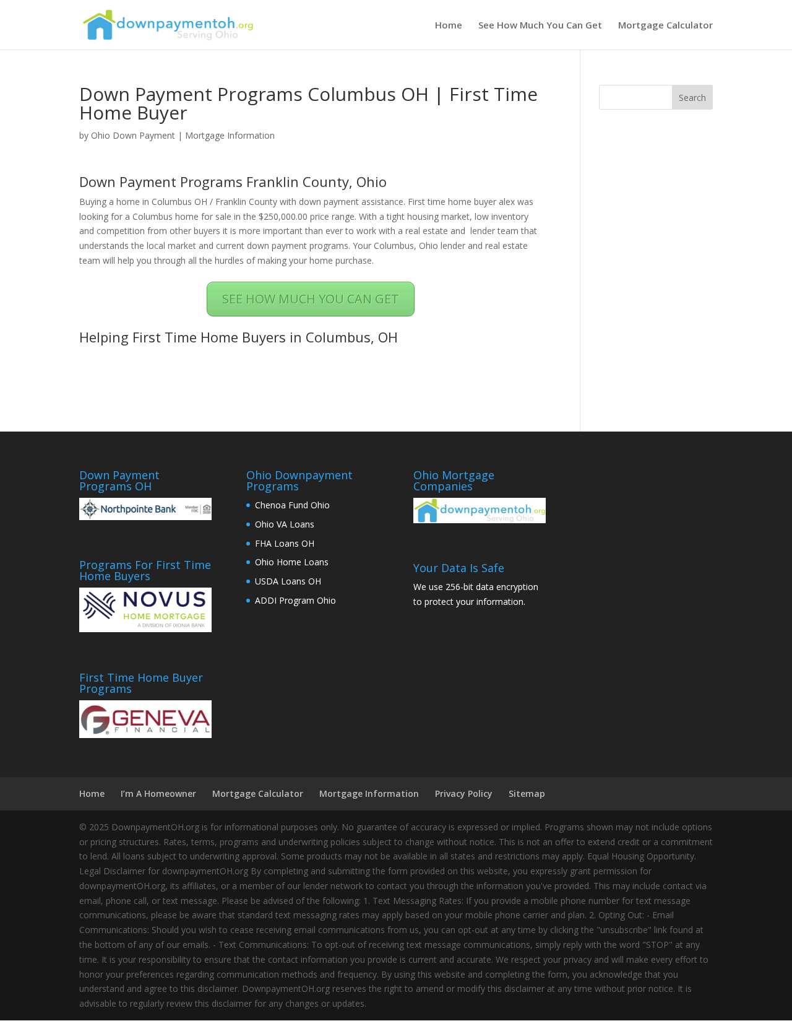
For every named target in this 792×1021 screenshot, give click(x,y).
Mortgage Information (230, 135)
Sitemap (527, 793)
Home (448, 25)
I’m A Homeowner (158, 793)
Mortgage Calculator (665, 25)
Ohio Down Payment (133, 135)
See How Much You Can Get (540, 25)
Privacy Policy (464, 793)
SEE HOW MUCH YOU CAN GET (310, 298)
